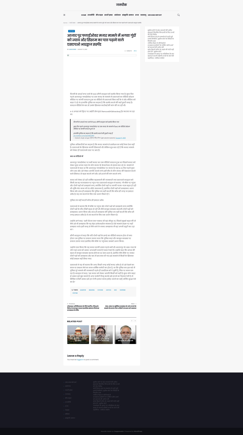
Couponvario (118, 431)
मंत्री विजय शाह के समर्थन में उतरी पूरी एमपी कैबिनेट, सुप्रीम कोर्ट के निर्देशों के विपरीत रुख (78, 338)
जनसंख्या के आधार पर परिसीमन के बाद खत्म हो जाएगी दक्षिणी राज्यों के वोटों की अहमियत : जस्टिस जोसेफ (161, 56)
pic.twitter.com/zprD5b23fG (83, 136)
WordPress (138, 431)
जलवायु (143, 15)
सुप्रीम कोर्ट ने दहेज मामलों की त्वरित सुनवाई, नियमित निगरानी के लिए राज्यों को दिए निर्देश (161, 32)
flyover (100, 290)
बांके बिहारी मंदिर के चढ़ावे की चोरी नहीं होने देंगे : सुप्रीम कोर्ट (125, 339)
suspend (122, 290)
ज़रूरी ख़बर (108, 15)
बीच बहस (99, 15)
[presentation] (132, 320)
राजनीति (91, 15)
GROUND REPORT (71, 382)
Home (83, 15)
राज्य (137, 15)
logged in (80, 360)
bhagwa (92, 290)
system (75, 293)
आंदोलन (117, 15)
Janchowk (72, 49)
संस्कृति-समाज (128, 15)
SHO (115, 290)
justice (108, 290)
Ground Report (155, 15)
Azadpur (83, 290)
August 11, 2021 (121, 138)
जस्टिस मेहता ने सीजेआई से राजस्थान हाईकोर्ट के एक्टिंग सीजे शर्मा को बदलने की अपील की (101, 338)
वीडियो (67, 414)
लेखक (67, 410)
